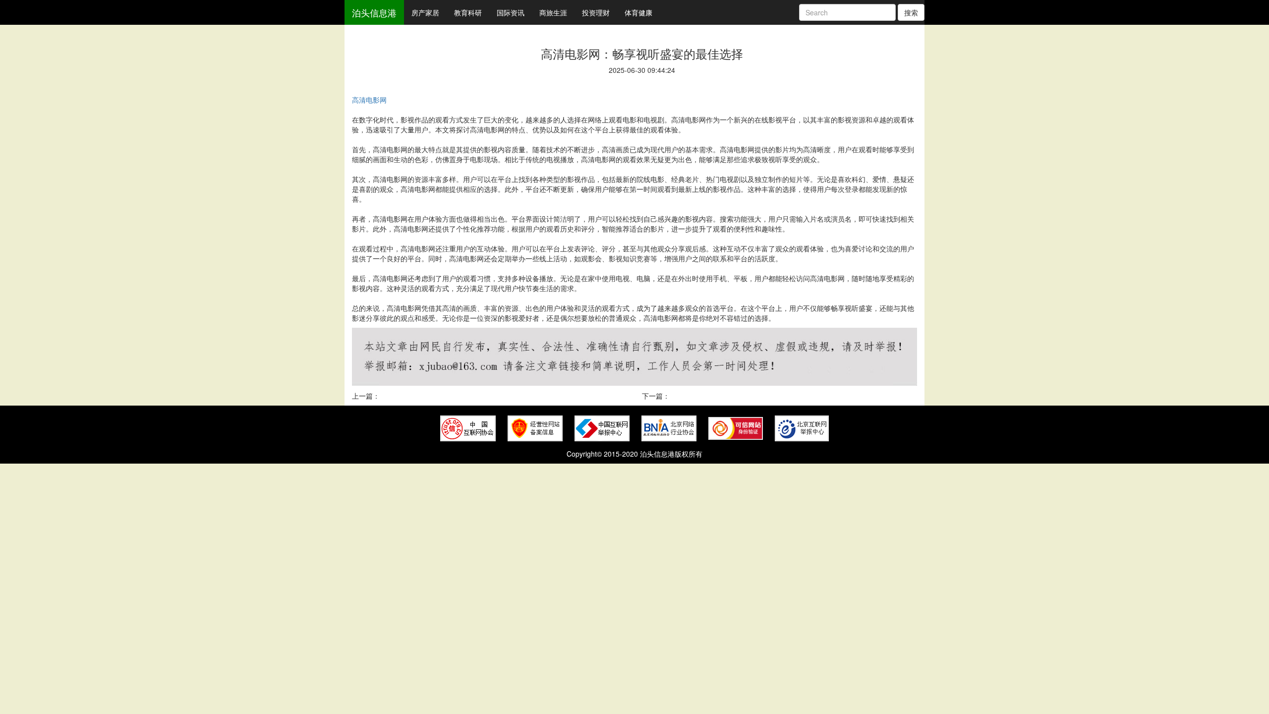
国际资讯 (510, 12)
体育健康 (638, 12)
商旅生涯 (553, 12)
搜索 (911, 12)
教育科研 (468, 12)
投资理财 (596, 12)
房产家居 (425, 12)
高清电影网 (369, 100)
